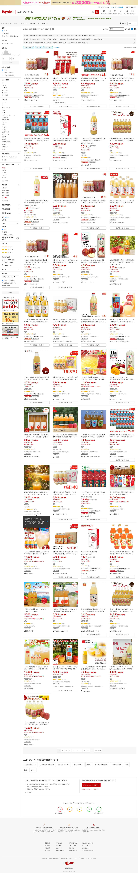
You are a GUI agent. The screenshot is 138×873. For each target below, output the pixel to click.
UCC (3, 124)
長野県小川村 (29, 631)
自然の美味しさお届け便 (118, 688)
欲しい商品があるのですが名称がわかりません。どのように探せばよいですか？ (48, 784)
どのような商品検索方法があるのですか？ (38, 786)
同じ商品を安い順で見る (37, 106)
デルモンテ (5, 146)
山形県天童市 (29, 688)
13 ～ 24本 (4, 90)
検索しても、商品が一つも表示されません (38, 789)
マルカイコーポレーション (9, 115)
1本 (3, 83)
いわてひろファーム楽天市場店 (91, 456)
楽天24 (85, 573)
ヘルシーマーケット (88, 282)
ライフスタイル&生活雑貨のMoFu (120, 341)
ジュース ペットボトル (47, 764)
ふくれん (4, 129)
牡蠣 (25, 770)
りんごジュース (78, 764)
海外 (7, 217)
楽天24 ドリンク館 (60, 160)
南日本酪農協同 (6, 141)
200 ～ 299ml (5, 190)
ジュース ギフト (116, 764)
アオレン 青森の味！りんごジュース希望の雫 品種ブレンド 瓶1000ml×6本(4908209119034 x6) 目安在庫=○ (122, 203)
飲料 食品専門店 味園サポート (91, 631)
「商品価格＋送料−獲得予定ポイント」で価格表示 (36, 29)
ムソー (3, 112)
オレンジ (4, 177)
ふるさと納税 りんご (30, 764)
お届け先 (4, 220)
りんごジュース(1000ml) (89, 551)
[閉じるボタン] (134, 35)
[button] (131, 7)
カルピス (4, 144)
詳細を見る (85, 42)
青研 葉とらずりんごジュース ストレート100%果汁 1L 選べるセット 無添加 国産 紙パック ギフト (122, 322)
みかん (89, 764)
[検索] (97, 12)
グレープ (4, 175)
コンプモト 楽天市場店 (117, 222)
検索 (11, 62)
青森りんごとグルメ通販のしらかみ (64, 686)
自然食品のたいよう (116, 160)
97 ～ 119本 (5, 95)
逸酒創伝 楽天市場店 (31, 399)
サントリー (5, 127)
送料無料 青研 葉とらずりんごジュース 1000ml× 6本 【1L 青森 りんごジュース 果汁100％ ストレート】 (36, 141)
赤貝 (126, 764)
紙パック (4, 157)
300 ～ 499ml (5, 193)
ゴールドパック (6, 107)
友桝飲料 (4, 136)
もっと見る (28, 792)
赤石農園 (57, 457)
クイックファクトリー (32, 100)
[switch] (17, 238)
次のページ (98, 750)
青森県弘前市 (86, 399)
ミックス (4, 172)
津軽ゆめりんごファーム (61, 222)
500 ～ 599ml (5, 195)
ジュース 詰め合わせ (101, 764)
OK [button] (47, 521)
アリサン (4, 122)
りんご (3, 168)
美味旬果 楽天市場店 (60, 102)
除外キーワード (6, 285)
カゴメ (3, 103)
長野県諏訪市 (86, 691)
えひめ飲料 (5, 117)
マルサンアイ (5, 120)
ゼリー (33, 770)
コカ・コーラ (5, 134)
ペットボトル (12, 157)
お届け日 (4, 226)
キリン (3, 110)
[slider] (1, 55)
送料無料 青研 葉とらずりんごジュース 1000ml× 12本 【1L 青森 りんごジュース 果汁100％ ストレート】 (93, 80)
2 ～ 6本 (4, 85)
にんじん (4, 170)
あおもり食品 (5, 132)
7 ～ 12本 (4, 88)
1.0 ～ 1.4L (5, 197)
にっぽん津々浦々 (88, 165)
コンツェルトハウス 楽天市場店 (63, 341)
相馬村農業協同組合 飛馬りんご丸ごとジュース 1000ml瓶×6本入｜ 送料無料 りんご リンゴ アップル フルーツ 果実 (93, 611)
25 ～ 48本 (4, 92)
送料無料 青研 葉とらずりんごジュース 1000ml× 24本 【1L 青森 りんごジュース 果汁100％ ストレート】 (122, 437)
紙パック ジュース (63, 764)
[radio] (2, 30)
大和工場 (4, 139)
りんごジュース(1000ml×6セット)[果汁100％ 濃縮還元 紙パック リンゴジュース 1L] (65, 141)
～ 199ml (4, 188)
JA (2, 105)
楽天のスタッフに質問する (91, 785)
